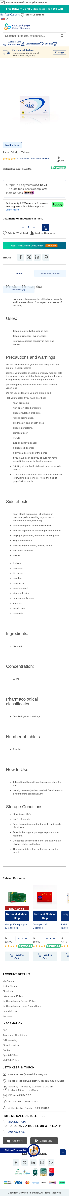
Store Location (11, 1045)
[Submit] (62, 35)
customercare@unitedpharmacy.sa (26, 2)
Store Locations (34, 14)
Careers (15, 14)
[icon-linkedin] (33, 1162)
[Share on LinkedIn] (37, 257)
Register (35, 44)
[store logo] (17, 27)
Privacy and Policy (13, 996)
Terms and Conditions (15, 1035)
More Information (50, 273)
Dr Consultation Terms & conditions (22, 1006)
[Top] (63, 1152)
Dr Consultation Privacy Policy (19, 1001)
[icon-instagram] (42, 1162)
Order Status (10, 986)
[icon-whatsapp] (51, 1162)
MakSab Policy (11, 1060)
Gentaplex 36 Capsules (40, 926)
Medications (12, 145)
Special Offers (10, 1055)
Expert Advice (10, 1011)
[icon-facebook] (16, 1162)
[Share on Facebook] (21, 257)
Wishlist (49, 44)
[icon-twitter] (24, 1162)
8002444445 (17, 1122)
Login (28, 44)
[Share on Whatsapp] (46, 257)
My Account (9, 981)
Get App (5, 14)
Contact (7, 1050)
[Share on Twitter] (29, 257)
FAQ (5, 1030)
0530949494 (17, 1132)
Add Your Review (40, 158)
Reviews (18, 289)
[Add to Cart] (45, 227)
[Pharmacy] (34, 246)
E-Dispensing (10, 1040)
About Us (8, 991)
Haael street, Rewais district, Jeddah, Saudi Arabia (36, 1080)
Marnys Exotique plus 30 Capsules (16, 926)
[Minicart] (55, 44)
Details (19, 273)
